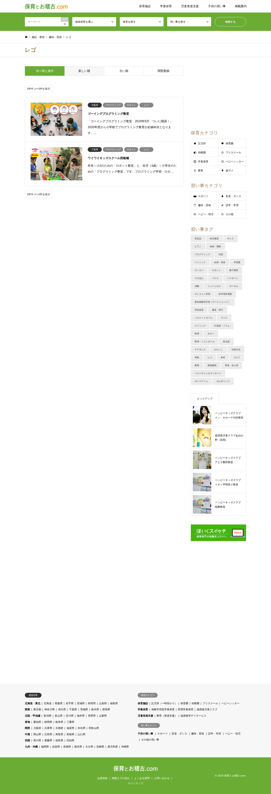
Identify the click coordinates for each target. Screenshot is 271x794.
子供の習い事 (217, 6)
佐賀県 (56, 746)
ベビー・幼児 (205, 214)
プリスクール (233, 152)
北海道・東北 (32, 703)
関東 (27, 709)
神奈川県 (49, 709)
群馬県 (106, 709)
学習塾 (237, 262)
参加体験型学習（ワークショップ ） (213, 302)
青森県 (58, 703)
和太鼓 (226, 341)
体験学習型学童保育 (163, 709)
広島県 (48, 734)
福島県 (114, 703)
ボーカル (233, 286)
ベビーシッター (235, 161)
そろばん (199, 278)
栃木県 (95, 709)
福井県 (81, 715)
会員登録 (102, 778)
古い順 (123, 70)
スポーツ (203, 196)
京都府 (59, 728)
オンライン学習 (202, 294)
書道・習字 (217, 310)
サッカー (199, 270)
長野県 (92, 715)
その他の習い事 (150, 739)
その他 (229, 214)
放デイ (229, 170)
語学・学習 (232, 205)
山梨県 (103, 715)
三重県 (70, 721)
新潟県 (47, 715)
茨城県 (84, 709)
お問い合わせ (162, 778)
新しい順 (84, 70)
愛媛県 (48, 740)
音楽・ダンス (233, 196)
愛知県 (37, 721)
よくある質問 (142, 778)
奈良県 (81, 728)
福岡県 (45, 746)
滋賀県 (70, 728)
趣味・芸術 (204, 205)
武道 (221, 254)
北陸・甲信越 (32, 715)
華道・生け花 (231, 365)
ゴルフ (236, 357)
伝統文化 (236, 349)
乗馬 (197, 365)
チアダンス (200, 349)
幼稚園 (202, 152)
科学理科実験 (225, 294)
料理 (197, 333)
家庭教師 (212, 365)
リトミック (200, 262)
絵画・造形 (219, 262)
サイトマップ (135, 783)
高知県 (70, 740)
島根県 (70, 734)
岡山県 (37, 734)
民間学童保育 (185, 709)
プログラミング (202, 254)
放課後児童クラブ (207, 709)
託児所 (202, 143)
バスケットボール (203, 318)
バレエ (215, 278)
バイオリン (232, 278)
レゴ (210, 357)
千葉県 (73, 709)
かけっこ (218, 349)
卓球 (222, 357)
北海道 (47, 703)
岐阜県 (59, 721)
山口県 (81, 734)
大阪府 (37, 728)
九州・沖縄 (31, 746)
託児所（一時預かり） (164, 703)
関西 (27, 728)
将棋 (197, 357)
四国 (27, 740)
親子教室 (233, 270)
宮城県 (81, 703)
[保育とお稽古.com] (46, 6)
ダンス (230, 238)
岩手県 (70, 703)
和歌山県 (94, 728)
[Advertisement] (104, 230)
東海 (27, 721)
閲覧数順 (163, 70)
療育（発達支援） (167, 715)
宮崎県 (100, 746)
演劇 (197, 286)
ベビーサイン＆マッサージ (208, 373)
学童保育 (166, 6)
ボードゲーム (201, 381)
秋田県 (92, 703)
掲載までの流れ (121, 778)
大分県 (89, 746)
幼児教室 (214, 238)
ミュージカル (214, 286)
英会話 (198, 238)
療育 (200, 170)
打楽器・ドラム (222, 325)
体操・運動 (215, 246)
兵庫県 (48, 728)
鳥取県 (59, 734)
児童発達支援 (190, 6)
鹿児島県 (112, 746)
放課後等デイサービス (193, 715)
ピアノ (198, 246)
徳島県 (59, 740)
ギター (211, 333)
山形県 (103, 703)
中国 (27, 734)
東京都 (37, 709)
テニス (224, 318)
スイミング (200, 325)
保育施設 (145, 6)
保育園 (229, 143)
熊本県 (78, 746)
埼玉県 (62, 709)
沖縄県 (125, 746)
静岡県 (48, 721)
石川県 (70, 715)
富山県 (58, 715)
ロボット (216, 270)
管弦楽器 (199, 310)
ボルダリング (223, 381)
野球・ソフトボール (205, 341)
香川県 (37, 740)
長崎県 (67, 746)
